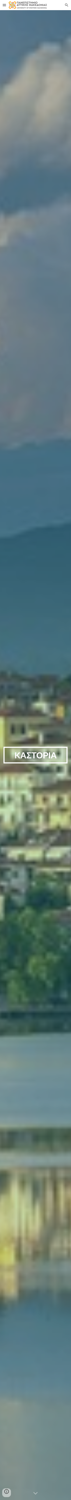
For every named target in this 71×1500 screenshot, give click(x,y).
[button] (4, 5)
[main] (35, 755)
